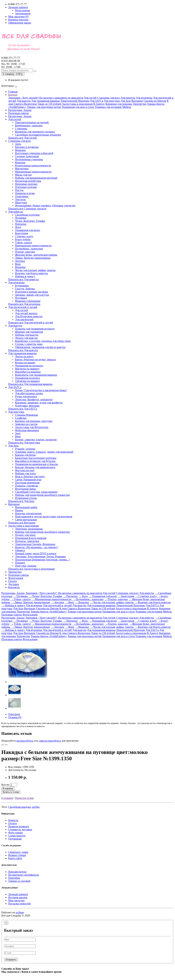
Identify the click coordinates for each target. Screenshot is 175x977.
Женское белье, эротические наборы (36, 254)
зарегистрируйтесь (50, 740)
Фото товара (15, 832)
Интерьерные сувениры (29, 159)
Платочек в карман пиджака (31, 291)
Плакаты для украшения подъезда (35, 328)
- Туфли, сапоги (20, 599)
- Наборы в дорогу (13, 605)
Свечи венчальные (26, 519)
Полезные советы (18, 113)
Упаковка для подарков (108, 107)
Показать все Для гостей (22, 137)
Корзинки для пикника (118, 103)
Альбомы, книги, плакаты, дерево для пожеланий (44, 451)
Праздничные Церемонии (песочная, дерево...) (42, 559)
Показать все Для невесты (23, 279)
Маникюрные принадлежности (33, 171)
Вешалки (20, 150)
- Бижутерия (126, 596)
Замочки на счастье (26, 424)
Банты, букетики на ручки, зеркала (35, 359)
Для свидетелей (24, 319)
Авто (18, 143)
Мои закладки (16, 900)
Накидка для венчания (28, 513)
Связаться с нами (18, 852)
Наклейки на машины (28, 371)
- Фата (83, 596)
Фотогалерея (15, 578)
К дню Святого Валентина (74, 608)
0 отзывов (7, 798)
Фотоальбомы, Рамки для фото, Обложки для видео (45, 205)
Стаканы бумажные (26, 414)
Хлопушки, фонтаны (27, 405)
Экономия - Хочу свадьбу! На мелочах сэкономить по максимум (45, 97)
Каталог (13, 94)
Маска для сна (23, 174)
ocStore (20, 912)
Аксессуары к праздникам (77, 103)
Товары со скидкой (19, 881)
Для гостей (90, 97)
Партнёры (14, 877)
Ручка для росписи (26, 396)
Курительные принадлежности (33, 165)
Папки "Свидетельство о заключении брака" (41, 390)
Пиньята (20, 562)
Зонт (18, 433)
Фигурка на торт (25, 470)
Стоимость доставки (20, 829)
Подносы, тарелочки (27, 541)
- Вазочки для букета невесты (152, 602)
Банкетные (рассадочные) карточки (35, 458)
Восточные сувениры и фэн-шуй (34, 153)
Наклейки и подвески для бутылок (35, 461)
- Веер (69, 602)
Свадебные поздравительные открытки (38, 134)
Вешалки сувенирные (28, 300)
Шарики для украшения (29, 331)
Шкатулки (21, 202)
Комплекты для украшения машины (36, 374)
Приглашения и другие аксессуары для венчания (43, 516)
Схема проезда (16, 835)
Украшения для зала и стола (78, 107)
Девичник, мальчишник (29, 528)
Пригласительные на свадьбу (32, 122)
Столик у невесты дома (28, 344)
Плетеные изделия (26, 187)
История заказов (17, 897)
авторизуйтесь (24, 740)
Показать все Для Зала (21, 501)
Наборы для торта (25, 473)
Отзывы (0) (14, 717)
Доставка (13, 584)
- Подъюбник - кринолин (88, 599)
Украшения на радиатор (29, 365)
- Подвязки (20, 596)
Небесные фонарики (27, 430)
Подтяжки (21, 297)
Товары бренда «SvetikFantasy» (49, 611)
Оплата (12, 581)
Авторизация (22, 13)
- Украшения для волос (102, 596)
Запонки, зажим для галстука (32, 294)
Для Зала (125, 100)
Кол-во (5, 784)
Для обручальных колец (29, 393)
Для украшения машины (45, 100)
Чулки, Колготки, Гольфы (30, 220)
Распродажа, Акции (19, 110)
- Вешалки (82, 602)
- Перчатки (70, 596)
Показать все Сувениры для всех (27, 208)
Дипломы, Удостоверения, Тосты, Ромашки (40, 556)
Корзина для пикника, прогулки (33, 421)
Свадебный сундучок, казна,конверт (36, 491)
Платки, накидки (25, 251)
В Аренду (99, 103)
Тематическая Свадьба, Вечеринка (35, 544)
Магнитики (22, 168)
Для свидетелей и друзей (22, 307)
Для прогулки (112, 100)
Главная (12, 91)
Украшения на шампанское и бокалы (36, 464)
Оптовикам (15, 838)
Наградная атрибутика (28, 180)
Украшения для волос (27, 230)
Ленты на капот (24, 356)
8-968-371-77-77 (10, 59)
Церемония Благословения (30, 538)
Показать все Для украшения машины (30, 384)
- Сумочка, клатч (146, 596)
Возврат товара (17, 855)
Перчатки (20, 224)
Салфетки (20, 417)
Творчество (139, 103)
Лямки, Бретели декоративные (33, 257)
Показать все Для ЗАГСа (22, 408)
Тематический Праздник (74, 100)
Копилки (20, 162)
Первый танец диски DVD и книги (35, 553)
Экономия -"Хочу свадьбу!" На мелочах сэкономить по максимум (64, 593)
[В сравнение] (6, 744)
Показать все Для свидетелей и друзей (30, 322)
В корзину (8, 788)
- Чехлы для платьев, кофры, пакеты (112, 602)
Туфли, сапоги (23, 242)
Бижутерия (21, 233)
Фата (18, 227)
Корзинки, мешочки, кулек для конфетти (39, 402)
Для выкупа (24, 100)
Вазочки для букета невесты (31, 273)
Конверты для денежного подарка (35, 131)
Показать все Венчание (21, 522)
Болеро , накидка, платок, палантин (36, 439)
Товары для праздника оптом (44, 107)
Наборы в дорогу (25, 276)
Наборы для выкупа (26, 334)
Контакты (14, 587)
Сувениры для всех (108, 97)
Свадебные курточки (27, 214)
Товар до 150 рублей (49, 103)
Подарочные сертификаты (23, 874)
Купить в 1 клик (11, 792)
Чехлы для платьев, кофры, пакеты (35, 270)
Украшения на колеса (27, 377)
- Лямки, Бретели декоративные (30, 602)
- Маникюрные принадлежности (51, 599)
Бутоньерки (22, 285)
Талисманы (21, 196)
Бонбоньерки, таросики (29, 125)
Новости (13, 820)
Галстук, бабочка (25, 288)
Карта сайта (15, 858)
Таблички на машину (27, 381)
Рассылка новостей (19, 903)
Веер (18, 264)
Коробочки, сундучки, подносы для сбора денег (43, 341)
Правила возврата (18, 826)
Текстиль (20, 199)
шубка (35, 806)
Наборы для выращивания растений (36, 177)
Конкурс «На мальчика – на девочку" (36, 547)
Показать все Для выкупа (23, 350)
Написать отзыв (24, 798)
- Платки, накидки (116, 599)
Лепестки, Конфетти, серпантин (34, 399)
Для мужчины (144, 97)
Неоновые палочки (26, 184)
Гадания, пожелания (27, 156)
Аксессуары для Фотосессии (31, 427)
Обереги (20, 550)
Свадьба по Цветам (155, 100)
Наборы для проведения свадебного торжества (42, 494)
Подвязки (20, 217)
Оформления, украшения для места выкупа (40, 347)
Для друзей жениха (26, 313)
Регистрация (22, 10)
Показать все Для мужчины (24, 304)
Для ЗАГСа (96, 100)
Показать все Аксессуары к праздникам (31, 568)
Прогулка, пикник (25, 565)
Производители (17, 871)
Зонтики (20, 260)
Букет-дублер (23, 239)
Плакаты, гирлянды (26, 485)
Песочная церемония (27, 482)
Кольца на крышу (25, 362)
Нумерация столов (26, 498)
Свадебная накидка (19, 806)
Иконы (19, 510)
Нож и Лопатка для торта (30, 476)
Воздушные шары (25, 488)
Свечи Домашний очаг (28, 479)
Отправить (10, 959)
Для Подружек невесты (28, 316)
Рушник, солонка (25, 448)
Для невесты (127, 97)
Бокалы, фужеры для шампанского (35, 467)
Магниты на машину (27, 368)
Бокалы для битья (25, 454)
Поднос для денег (25, 534)
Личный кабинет (18, 894)
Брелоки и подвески (27, 147)
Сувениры (21, 128)
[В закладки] (2, 744)
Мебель (126, 107)
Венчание (137, 100)
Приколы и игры (25, 193)
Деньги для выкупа (26, 337)
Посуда (19, 190)
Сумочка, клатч (24, 236)
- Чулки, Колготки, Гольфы (45, 596)
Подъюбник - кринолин (29, 248)
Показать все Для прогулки (24, 442)
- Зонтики (57, 602)
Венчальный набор (26, 507)
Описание (14, 714)
